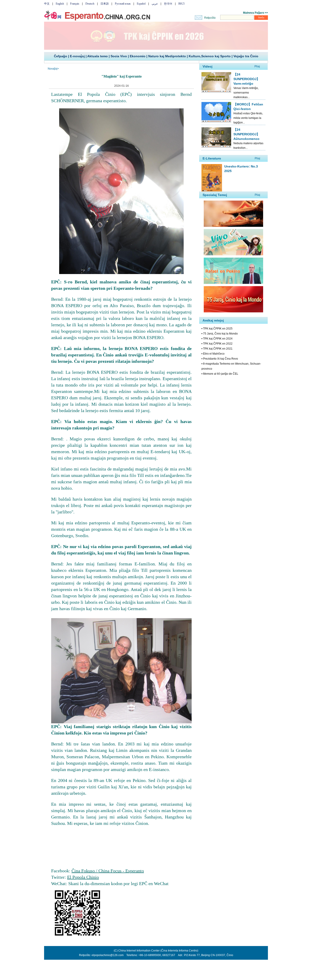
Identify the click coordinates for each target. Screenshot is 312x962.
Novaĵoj (52, 68)
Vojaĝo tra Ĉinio (245, 56)
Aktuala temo (97, 56)
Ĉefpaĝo (60, 56)
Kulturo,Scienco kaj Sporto (210, 56)
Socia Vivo (119, 56)
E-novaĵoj (77, 56)
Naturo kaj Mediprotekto (167, 56)
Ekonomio (137, 56)
